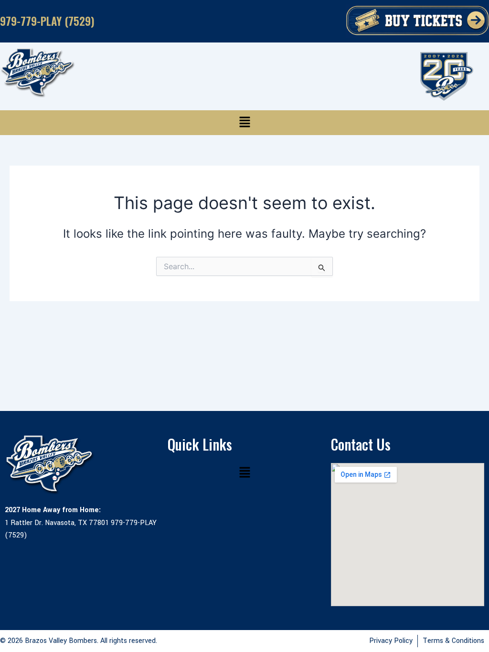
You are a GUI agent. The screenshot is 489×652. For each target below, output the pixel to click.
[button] (244, 122)
